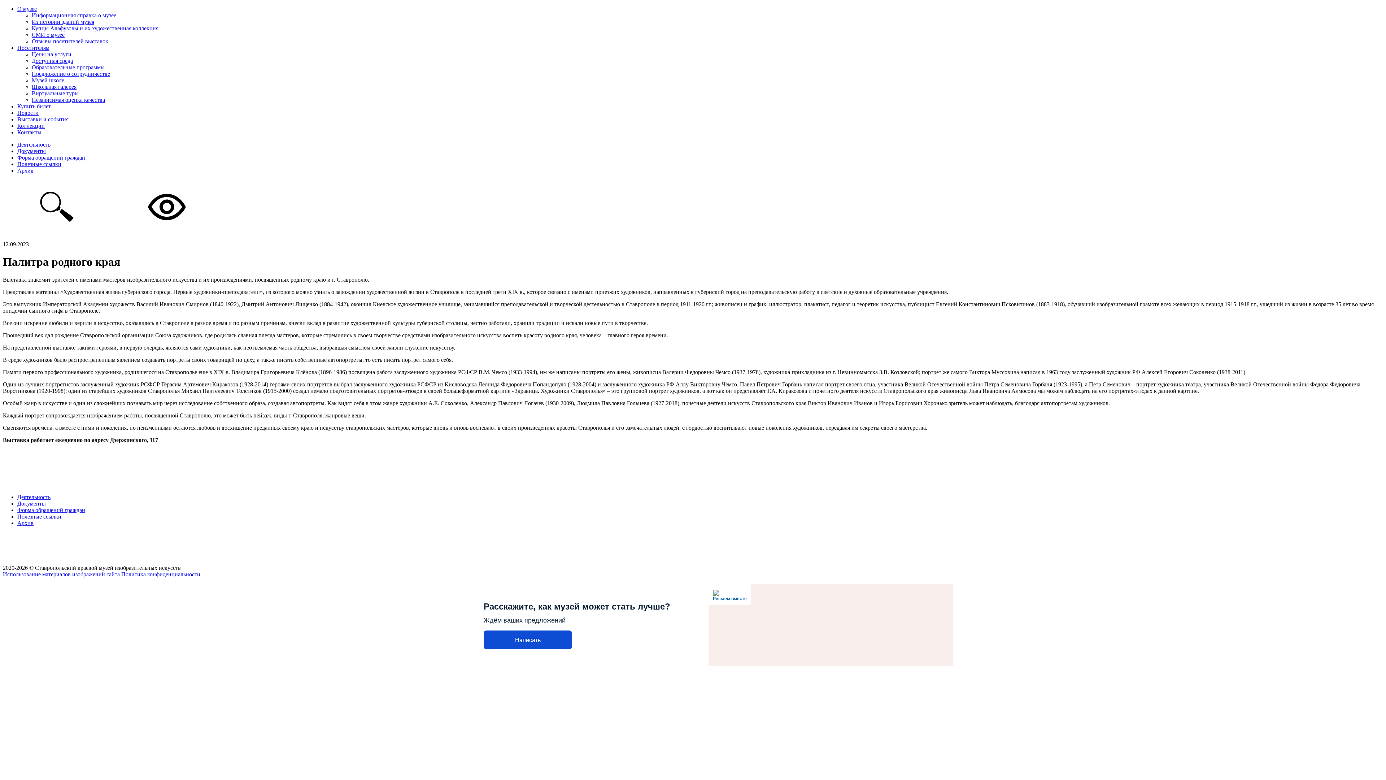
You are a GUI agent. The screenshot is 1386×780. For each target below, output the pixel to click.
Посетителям (33, 48)
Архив (25, 171)
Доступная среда (52, 61)
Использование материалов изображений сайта (61, 574)
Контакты (29, 132)
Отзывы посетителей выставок (70, 41)
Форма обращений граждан (51, 158)
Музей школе (48, 80)
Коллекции (31, 126)
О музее (27, 9)
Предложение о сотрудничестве (71, 74)
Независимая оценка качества (68, 100)
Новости (28, 113)
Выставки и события (43, 119)
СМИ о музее (48, 35)
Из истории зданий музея (63, 22)
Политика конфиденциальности (160, 574)
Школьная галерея (54, 87)
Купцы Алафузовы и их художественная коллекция (95, 28)
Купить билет (34, 106)
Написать (528, 640)
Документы (31, 151)
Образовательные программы (68, 67)
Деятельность (34, 145)
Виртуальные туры (55, 93)
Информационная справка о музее (74, 15)
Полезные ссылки (39, 164)
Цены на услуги (51, 54)
